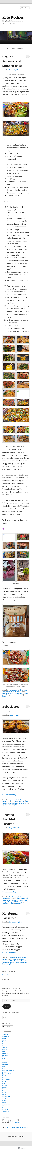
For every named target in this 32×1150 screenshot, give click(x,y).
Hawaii (4, 1066)
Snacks (4, 1098)
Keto (7, 695)
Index (9, 42)
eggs (26, 801)
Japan (4, 1072)
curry (3, 1051)
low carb (13, 695)
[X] (3, 983)
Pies (3, 1089)
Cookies (4, 1049)
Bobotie (15, 801)
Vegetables (6, 898)
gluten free (6, 900)
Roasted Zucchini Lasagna (8, 819)
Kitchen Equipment (7, 1078)
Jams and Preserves (8, 1070)
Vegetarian (5, 1111)
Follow (6, 1006)
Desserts (5, 1053)
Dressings (5, 1055)
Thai (3, 1106)
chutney (21, 801)
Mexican (16, 691)
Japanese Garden (7, 1074)
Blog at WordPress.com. (16, 1136)
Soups (4, 1100)
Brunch (11, 690)
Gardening (5, 1064)
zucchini (11, 903)
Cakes (4, 1046)
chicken (4, 1047)
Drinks (4, 1057)
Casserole (5, 693)
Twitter (22, 42)
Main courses (22, 897)
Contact (16, 42)
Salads (4, 1093)
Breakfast (5, 1042)
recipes (21, 902)
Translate (17, 1122)
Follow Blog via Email (11, 988)
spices (4, 805)
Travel (4, 1108)
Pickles (24, 962)
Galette (4, 1061)
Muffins (4, 1085)
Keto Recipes (13, 17)
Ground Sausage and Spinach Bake (12, 61)
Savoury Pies (6, 1096)
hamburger (15, 961)
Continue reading (10, 795)
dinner (12, 693)
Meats (10, 691)
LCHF (26, 803)
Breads (4, 1040)
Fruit (3, 1059)
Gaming (4, 1062)
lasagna (11, 902)
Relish (4, 1091)
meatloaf (19, 962)
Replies (18, 903)
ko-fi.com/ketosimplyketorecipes (18, 1127)
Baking (4, 1038)
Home (4, 42)
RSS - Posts (5, 974)
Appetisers (12, 800)
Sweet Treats (6, 1104)
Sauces (4, 1094)
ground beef (19, 693)
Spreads (4, 1102)
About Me (5, 1034)
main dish (19, 695)
